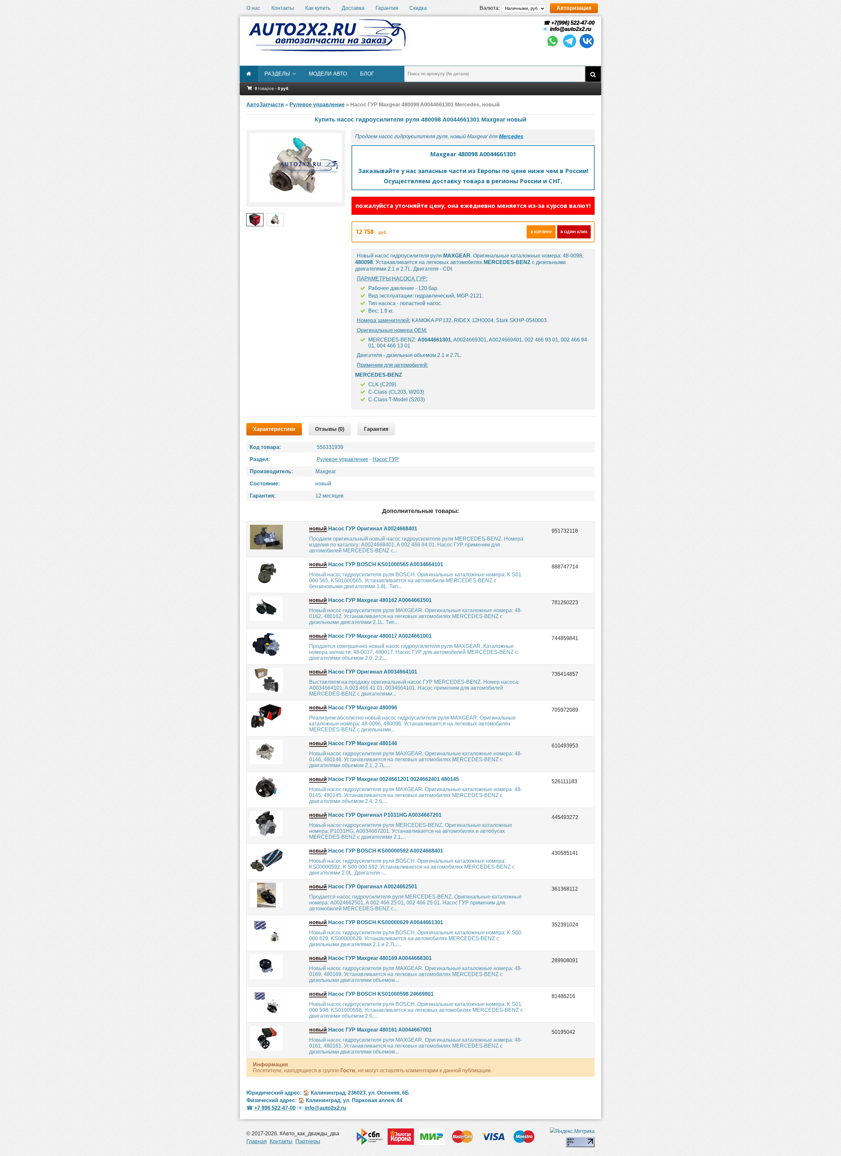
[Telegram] (570, 47)
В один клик (573, 231)
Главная (256, 1141)
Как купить (317, 8)
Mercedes (511, 136)
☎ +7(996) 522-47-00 (568, 23)
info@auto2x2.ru (570, 29)
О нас (253, 8)
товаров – (272, 88)
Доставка (353, 8)
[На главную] (326, 35)
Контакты (282, 8)
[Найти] (593, 74)
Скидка (418, 8)
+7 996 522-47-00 (275, 1108)
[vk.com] (587, 47)
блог (367, 74)
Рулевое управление (342, 459)
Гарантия (386, 8)
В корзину (541, 231)
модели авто (328, 74)
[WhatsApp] (552, 47)
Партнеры (307, 1141)
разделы (277, 74)
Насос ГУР (386, 459)
